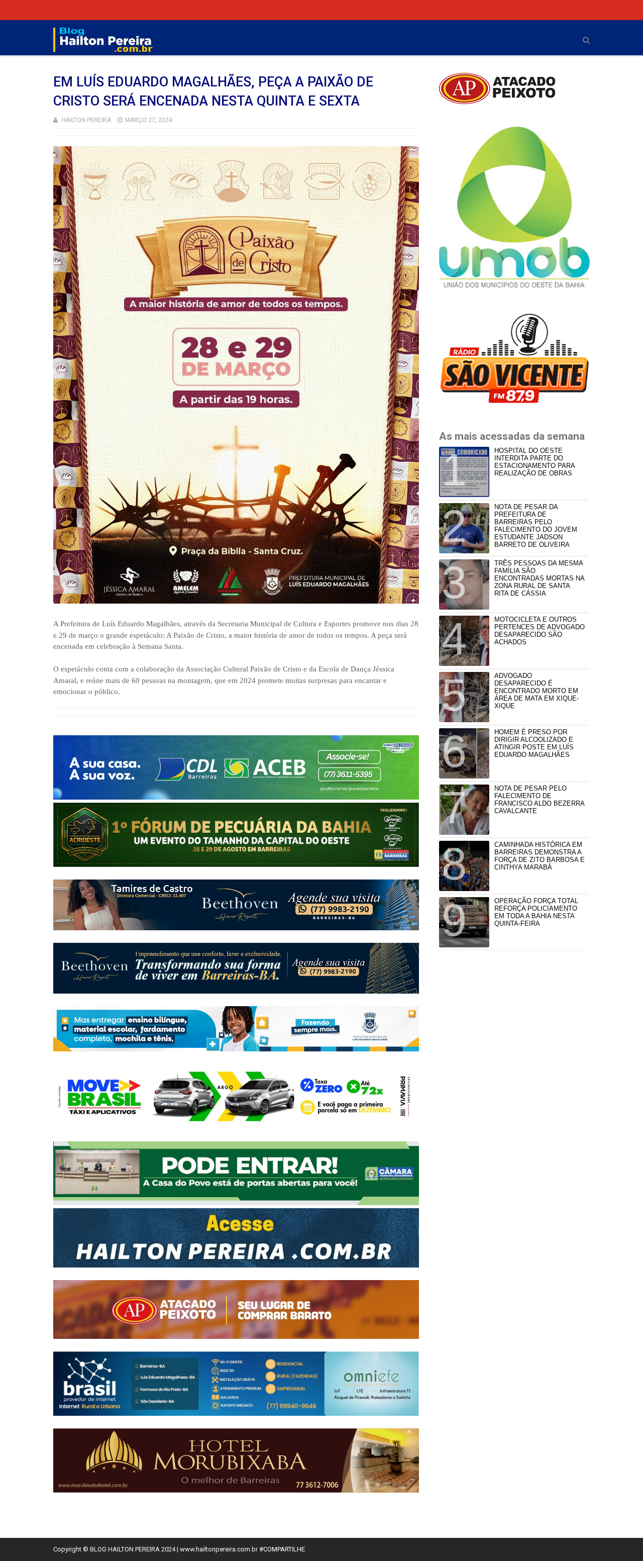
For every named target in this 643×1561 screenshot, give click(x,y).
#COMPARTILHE (282, 1549)
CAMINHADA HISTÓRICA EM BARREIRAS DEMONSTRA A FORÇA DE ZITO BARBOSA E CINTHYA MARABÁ (539, 856)
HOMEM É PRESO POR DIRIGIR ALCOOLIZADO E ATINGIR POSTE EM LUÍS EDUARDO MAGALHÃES (534, 743)
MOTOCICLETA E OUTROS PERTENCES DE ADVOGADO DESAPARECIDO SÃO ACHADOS (539, 631)
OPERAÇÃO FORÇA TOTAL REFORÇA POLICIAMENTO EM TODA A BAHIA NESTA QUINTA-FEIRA (536, 912)
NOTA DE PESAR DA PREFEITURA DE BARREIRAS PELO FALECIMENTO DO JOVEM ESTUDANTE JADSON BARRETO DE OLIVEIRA (535, 525)
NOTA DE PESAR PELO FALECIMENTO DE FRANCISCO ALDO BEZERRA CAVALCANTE (539, 800)
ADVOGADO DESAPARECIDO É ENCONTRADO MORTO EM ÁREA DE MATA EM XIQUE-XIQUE (536, 691)
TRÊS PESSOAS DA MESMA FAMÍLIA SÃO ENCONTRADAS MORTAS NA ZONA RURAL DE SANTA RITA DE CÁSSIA (539, 578)
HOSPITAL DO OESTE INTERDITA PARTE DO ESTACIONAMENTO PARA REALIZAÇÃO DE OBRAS (534, 462)
